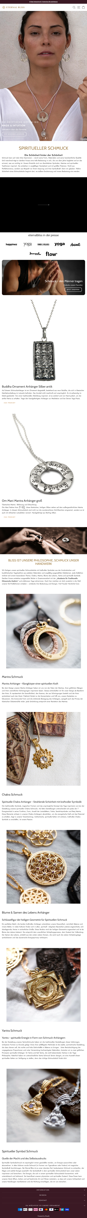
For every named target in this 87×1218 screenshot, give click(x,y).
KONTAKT (43, 1200)
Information (42, 1190)
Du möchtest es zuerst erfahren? (43, 1205)
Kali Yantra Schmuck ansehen (18, 230)
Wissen (43, 1195)
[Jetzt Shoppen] (43, 277)
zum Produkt (9, 403)
